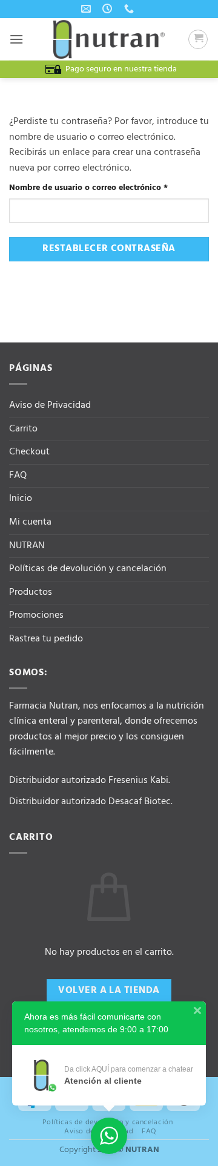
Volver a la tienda (108, 990)
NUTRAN (27, 546)
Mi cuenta (30, 522)
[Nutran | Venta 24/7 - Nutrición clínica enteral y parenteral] (109, 39)
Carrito (23, 429)
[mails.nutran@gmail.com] (87, 9)
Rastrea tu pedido (46, 639)
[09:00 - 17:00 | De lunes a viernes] (108, 9)
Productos (30, 592)
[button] (16, 39)
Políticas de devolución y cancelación (88, 569)
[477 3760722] (130, 9)
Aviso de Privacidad (50, 405)
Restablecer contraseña (108, 248)
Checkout (29, 452)
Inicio (20, 498)
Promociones (36, 615)
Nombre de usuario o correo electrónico (109, 188)
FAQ (18, 475)
